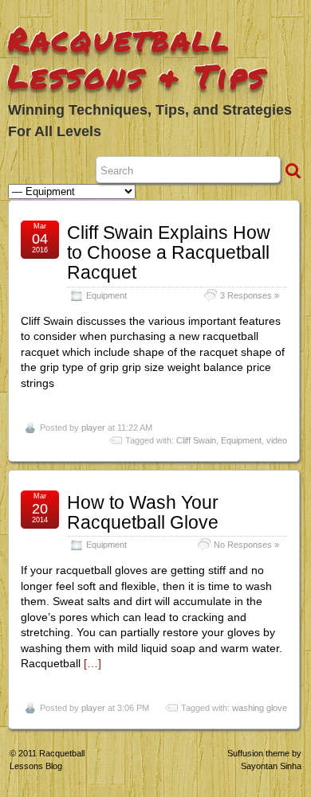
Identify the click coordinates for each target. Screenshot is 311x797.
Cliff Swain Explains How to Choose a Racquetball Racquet (168, 252)
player (93, 427)
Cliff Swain (196, 440)
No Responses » (246, 544)
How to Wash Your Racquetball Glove (142, 512)
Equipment (106, 295)
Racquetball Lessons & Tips (137, 57)
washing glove (259, 708)
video (276, 440)
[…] (92, 663)
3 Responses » (249, 295)
